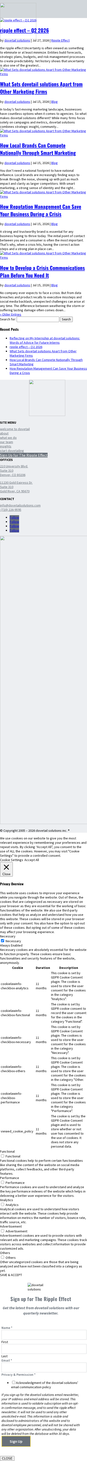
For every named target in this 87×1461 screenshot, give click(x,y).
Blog (54, 101)
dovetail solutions (17, 40)
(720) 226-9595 (10, 509)
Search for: (8, 319)
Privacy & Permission (18, 1374)
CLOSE (7, 1458)
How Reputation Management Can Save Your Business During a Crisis (40, 210)
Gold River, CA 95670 (14, 491)
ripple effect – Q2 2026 (24, 30)
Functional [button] (7, 1151)
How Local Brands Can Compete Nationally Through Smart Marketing (38, 148)
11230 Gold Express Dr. (16, 482)
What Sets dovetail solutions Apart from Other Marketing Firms (41, 87)
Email (6, 1360)
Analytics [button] (6, 1200)
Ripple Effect (60, 40)
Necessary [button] (7, 936)
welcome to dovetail (15, 429)
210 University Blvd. (14, 466)
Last (4, 1356)
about (4, 433)
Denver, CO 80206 (12, 475)
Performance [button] (9, 1178)
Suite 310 (6, 470)
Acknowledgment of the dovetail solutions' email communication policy (44, 1385)
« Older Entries (10, 314)
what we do (8, 437)
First (4, 1342)
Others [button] (5, 1253)
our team (6, 442)
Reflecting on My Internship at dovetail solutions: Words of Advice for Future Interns (45, 340)
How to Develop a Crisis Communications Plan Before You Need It (42, 271)
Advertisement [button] (11, 1226)
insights (5, 446)
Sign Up (16, 1441)
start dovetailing (12, 450)
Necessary (13, 941)
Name (6, 1328)
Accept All (31, 860)
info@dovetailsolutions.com (20, 505)
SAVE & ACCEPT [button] (11, 1275)
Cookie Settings (11, 860)
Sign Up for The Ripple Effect (24, 455)
